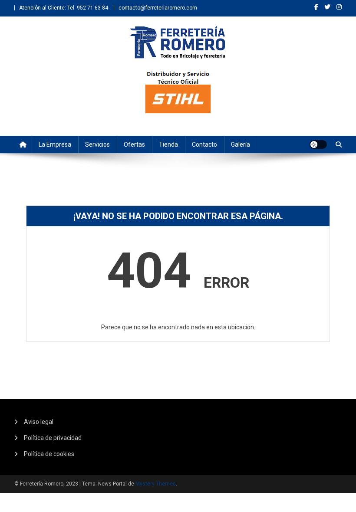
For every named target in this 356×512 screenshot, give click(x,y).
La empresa (55, 144)
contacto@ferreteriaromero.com (158, 8)
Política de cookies (49, 453)
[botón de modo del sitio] (318, 144)
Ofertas (134, 144)
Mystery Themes (155, 484)
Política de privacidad (53, 437)
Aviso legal (38, 421)
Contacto (204, 144)
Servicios (97, 144)
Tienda (168, 144)
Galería (240, 144)
